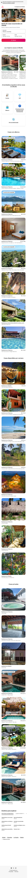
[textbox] (7, 36)
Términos (16, 871)
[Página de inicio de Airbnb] (3, 7)
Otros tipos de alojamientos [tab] (7, 813)
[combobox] (13, 32)
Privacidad (11, 871)
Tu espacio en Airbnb (20, 6)
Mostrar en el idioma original (9, 3)
